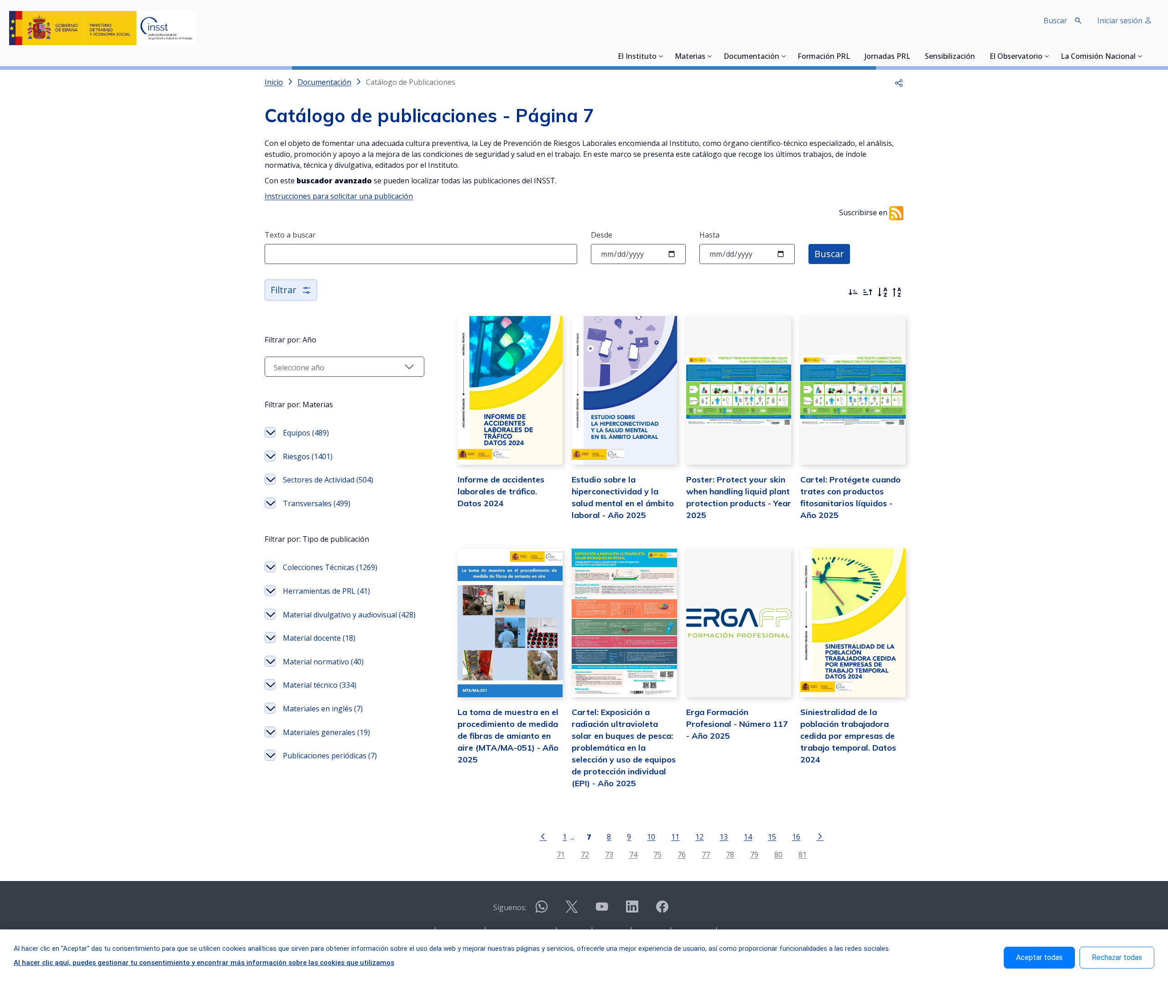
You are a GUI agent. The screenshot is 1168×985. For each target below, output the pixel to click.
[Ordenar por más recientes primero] (853, 292)
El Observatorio (1016, 57)
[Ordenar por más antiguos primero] (867, 292)
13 (724, 836)
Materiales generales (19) (326, 732)
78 (730, 854)
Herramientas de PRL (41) (326, 591)
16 (796, 836)
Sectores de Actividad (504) (328, 480)
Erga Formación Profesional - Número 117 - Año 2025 (737, 724)
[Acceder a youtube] (601, 910)
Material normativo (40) (323, 662)
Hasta (709, 235)
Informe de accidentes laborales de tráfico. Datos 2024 (501, 491)
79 (754, 854)
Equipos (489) (306, 433)
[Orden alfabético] (882, 292)
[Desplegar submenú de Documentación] (783, 56)
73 (609, 854)
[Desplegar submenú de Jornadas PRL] (913, 56)
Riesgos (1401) (308, 456)
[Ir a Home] (102, 28)
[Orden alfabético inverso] (897, 292)
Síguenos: (510, 907)
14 (748, 836)
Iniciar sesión (1120, 21)
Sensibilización (950, 57)
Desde (601, 235)
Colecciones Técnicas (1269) (330, 567)
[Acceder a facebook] (662, 910)
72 (585, 854)
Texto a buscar (290, 235)
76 (682, 854)
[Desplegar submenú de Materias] (709, 56)
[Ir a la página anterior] (543, 835)
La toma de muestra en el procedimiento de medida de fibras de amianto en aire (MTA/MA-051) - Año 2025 (508, 736)
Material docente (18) (319, 638)
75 (657, 854)
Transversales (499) (316, 503)
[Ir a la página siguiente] (820, 835)
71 (561, 854)
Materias (690, 57)
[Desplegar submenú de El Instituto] (661, 56)
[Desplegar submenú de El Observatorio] (1047, 56)
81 (802, 854)
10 (651, 836)
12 (699, 836)
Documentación (751, 57)
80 (778, 854)
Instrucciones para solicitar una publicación (339, 196)
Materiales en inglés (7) (323, 709)
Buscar (829, 254)
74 (633, 854)
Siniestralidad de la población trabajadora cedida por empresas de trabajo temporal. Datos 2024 (848, 736)
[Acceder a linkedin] (632, 910)
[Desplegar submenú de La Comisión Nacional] (1140, 56)
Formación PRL (824, 57)
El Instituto (637, 57)
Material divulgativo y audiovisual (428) (349, 615)
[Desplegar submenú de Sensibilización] (977, 56)
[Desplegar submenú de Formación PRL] (852, 56)
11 (675, 836)
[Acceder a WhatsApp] (541, 910)
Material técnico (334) (319, 685)
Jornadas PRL (887, 57)
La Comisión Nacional (1098, 57)
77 (706, 854)
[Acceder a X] (571, 910)
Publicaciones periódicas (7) (330, 756)
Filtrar (284, 290)
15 (772, 836)
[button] (898, 82)
